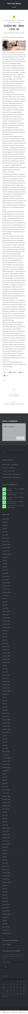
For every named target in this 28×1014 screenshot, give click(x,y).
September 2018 (6, 805)
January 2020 (5, 754)
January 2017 (5, 869)
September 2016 (6, 882)
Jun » (7, 996)
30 (20, 993)
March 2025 (5, 573)
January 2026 (5, 541)
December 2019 (6, 758)
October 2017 (5, 840)
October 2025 (5, 551)
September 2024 (6, 592)
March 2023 (5, 643)
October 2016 (5, 879)
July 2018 (4, 812)
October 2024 (5, 589)
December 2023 (6, 617)
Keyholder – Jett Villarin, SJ (9, 468)
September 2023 (6, 627)
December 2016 (6, 872)
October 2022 (5, 659)
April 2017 (4, 860)
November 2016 (6, 876)
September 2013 (6, 933)
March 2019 (5, 786)
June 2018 (4, 815)
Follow (5, 967)
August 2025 (5, 557)
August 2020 (5, 732)
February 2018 (5, 828)
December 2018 (6, 796)
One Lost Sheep (14, 3)
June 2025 (4, 563)
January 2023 (5, 649)
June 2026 (4, 525)
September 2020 (6, 729)
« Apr (3, 996)
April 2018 (4, 821)
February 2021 (5, 713)
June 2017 (4, 853)
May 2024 (4, 602)
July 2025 (4, 560)
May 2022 (4, 665)
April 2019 (4, 783)
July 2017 (4, 850)
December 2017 (6, 834)
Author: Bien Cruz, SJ (10, 20)
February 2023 (5, 646)
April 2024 (4, 605)
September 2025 (6, 554)
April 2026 (4, 531)
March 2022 (5, 672)
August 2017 (5, 847)
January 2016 (5, 907)
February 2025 (5, 576)
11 (4, 987)
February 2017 (5, 866)
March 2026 (5, 535)
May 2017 (4, 856)
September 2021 (6, 691)
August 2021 (5, 694)
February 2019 (5, 789)
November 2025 (6, 547)
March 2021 (5, 710)
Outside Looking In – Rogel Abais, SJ (11, 474)
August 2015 (5, 917)
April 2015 (4, 923)
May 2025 (4, 566)
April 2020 (4, 745)
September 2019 (6, 767)
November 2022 (6, 656)
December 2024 (6, 582)
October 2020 (5, 726)
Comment (20, 438)
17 (23, 987)
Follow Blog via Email (11, 951)
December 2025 (6, 544)
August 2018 (5, 809)
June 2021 (4, 700)
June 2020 (4, 739)
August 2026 (5, 519)
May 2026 (4, 528)
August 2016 (5, 885)
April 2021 (4, 707)
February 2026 (5, 538)
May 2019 (4, 780)
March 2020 (5, 748)
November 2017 (6, 837)
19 (7, 990)
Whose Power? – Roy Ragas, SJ (10, 464)
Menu (14, 7)
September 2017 (6, 844)
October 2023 (5, 624)
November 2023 (6, 621)
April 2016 (4, 898)
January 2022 (5, 678)
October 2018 (5, 802)
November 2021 (6, 684)
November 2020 (6, 723)
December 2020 (6, 719)
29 (17, 993)
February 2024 (5, 611)
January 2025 (5, 579)
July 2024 (4, 598)
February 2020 (5, 751)
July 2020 (4, 735)
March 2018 (5, 825)
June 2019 (4, 777)
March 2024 (5, 608)
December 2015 (6, 911)
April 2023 (4, 640)
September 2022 (6, 662)
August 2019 (5, 770)
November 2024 (6, 586)
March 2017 (5, 863)
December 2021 (6, 681)
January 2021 (5, 716)
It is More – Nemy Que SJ (8, 471)
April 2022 (4, 668)
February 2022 (5, 675)
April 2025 (4, 570)
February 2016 (5, 904)
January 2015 (5, 930)
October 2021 (5, 688)
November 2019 (6, 761)
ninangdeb (11, 33)
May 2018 (4, 818)
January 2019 (5, 793)
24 (23, 990)
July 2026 (4, 522)
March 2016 (5, 901)
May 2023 (4, 637)
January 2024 (5, 614)
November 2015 (6, 914)
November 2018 (6, 799)
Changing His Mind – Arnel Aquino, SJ (11, 477)
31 (23, 993)
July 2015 (4, 920)
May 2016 (4, 895)
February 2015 (5, 926)
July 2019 (4, 774)
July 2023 (4, 633)
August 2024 (5, 595)
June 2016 (4, 891)
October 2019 (5, 764)
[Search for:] (14, 452)
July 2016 (4, 888)
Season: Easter (16, 22)
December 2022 (6, 652)
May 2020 (4, 742)
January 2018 (5, 831)
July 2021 (4, 697)
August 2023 (5, 630)
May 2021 (4, 703)
